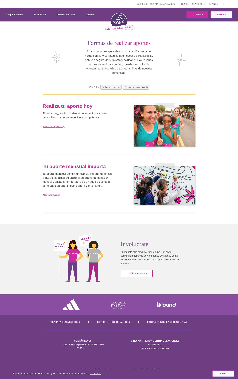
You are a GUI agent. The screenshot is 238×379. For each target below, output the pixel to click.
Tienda (185, 4)
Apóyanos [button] (90, 14)
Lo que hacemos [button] (14, 14)
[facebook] (227, 4)
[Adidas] (71, 304)
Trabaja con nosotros (65, 322)
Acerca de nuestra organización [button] (155, 4)
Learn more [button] (95, 373)
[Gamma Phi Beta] (118, 304)
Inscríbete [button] (221, 14)
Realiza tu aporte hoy (53, 126)
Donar (199, 14)
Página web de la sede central (167, 322)
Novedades (198, 4)
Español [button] (213, 4)
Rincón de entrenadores (113, 322)
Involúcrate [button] (39, 14)
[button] (234, 4)
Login (2, 4)
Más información (51, 194)
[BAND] (166, 304)
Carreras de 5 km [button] (65, 14)
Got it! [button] (223, 374)
